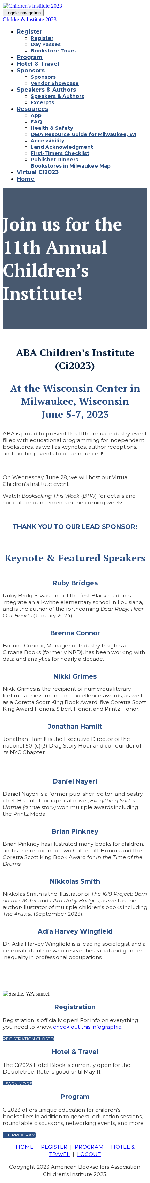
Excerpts (42, 102)
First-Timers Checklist (60, 153)
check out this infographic (87, 1026)
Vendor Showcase (55, 83)
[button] (28, 1038)
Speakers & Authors (46, 89)
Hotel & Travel (38, 64)
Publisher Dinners (54, 159)
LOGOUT (89, 1154)
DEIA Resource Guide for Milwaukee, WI (83, 134)
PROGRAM (89, 1146)
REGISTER (54, 1146)
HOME (24, 1146)
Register (29, 31)
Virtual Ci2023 (38, 172)
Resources (32, 109)
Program (30, 57)
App (36, 115)
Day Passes (46, 44)
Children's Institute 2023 (30, 19)
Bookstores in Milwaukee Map (71, 166)
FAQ (36, 122)
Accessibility (47, 140)
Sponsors (31, 70)
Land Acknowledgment (62, 147)
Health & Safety (52, 128)
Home (26, 179)
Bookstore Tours (53, 51)
